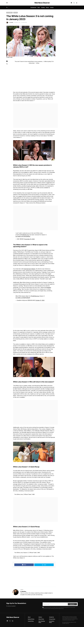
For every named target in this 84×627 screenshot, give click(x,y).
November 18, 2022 (29, 239)
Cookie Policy (31, 621)
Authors (40, 617)
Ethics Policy (41, 619)
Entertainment (9, 12)
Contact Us (51, 617)
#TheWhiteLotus (24, 234)
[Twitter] (74, 3)
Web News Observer (42, 3)
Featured (15, 12)
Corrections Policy (51, 622)
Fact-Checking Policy (42, 622)
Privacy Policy (52, 619)
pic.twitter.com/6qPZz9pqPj (23, 297)
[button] (7, 3)
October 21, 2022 (39, 300)
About (29, 617)
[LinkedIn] (77, 3)
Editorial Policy (31, 619)
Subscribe (72, 604)
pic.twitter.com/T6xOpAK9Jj (23, 236)
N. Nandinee (23, 591)
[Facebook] (71, 3)
